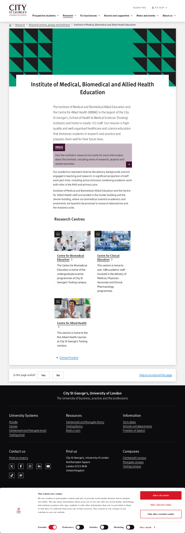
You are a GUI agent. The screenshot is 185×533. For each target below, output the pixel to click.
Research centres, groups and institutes (49, 24)
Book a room (73, 430)
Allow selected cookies (160, 505)
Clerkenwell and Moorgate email (27, 430)
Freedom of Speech (134, 430)
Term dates (129, 422)
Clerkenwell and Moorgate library (85, 422)
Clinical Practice (69, 357)
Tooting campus (132, 466)
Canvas (13, 426)
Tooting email (17, 434)
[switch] (80, 527)
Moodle (13, 422)
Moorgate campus (133, 462)
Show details (145, 527)
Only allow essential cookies (161, 514)
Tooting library (74, 426)
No (58, 375)
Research (20, 24)
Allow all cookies (161, 495)
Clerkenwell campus (134, 457)
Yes (43, 375)
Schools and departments (137, 426)
